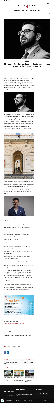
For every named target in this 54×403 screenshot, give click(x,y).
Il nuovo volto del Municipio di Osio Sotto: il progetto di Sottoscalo (19, 379)
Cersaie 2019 (14, 346)
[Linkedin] (8, 352)
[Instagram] (6, 1)
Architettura (9, 17)
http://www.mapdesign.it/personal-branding (14, 323)
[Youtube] (8, 1)
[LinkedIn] (10, 1)
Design (19, 346)
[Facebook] (4, 1)
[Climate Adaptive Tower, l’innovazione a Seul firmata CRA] (8, 373)
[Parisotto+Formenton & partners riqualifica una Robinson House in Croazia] (29, 373)
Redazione (23, 69)
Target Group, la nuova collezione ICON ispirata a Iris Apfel (10, 362)
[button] (49, 13)
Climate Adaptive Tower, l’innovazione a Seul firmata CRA (8, 379)
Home (5, 17)
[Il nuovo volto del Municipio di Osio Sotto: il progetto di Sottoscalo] (19, 373)
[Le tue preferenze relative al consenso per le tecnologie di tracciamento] (2, 400)
